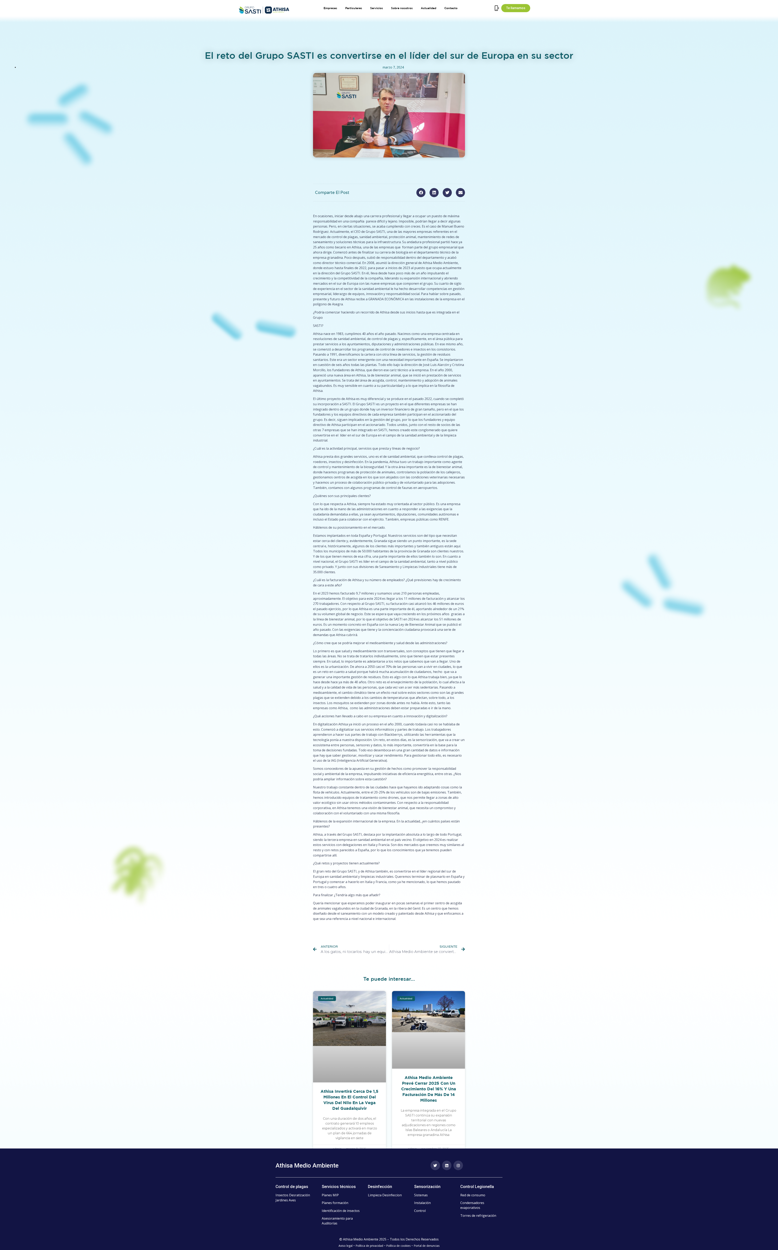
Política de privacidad (369, 1246)
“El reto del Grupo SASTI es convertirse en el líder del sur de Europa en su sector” (382, 927)
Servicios (376, 8)
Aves (292, 1200)
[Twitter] (435, 1165)
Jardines (282, 1200)
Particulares (353, 8)
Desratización (299, 1195)
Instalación (422, 1203)
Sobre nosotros (402, 8)
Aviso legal (346, 1246)
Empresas (330, 8)
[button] (420, 192)
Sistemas (421, 1195)
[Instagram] (458, 1165)
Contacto (450, 8)
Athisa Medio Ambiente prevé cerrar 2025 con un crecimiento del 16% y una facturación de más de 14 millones (428, 1088)
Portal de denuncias (427, 1246)
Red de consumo (472, 1195)
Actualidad (428, 8)
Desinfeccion (392, 1195)
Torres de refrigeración (478, 1215)
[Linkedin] (447, 1165)
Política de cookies (398, 1246)
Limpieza (375, 1195)
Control (420, 1210)
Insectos (282, 1195)
